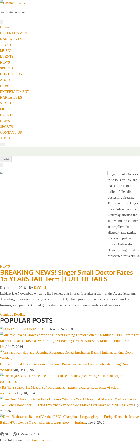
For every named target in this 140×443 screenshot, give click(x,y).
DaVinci (40, 287)
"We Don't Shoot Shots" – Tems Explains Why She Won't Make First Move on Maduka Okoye (66, 405)
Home (4, 27)
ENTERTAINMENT (14, 33)
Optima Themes (39, 440)
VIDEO (5, 45)
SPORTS (6, 68)
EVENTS (7, 56)
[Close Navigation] (1, 165)
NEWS (5, 62)
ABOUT (6, 80)
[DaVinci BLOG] (12, 3)
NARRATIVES (11, 39)
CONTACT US (11, 74)
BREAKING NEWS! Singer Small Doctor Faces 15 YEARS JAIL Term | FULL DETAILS (66, 276)
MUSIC (5, 51)
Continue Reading (13, 314)
